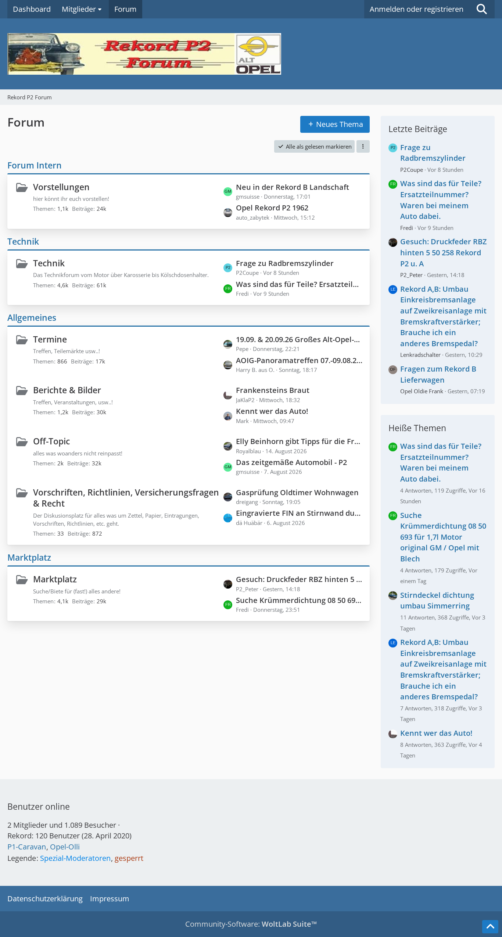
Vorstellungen (61, 187)
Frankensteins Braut (272, 390)
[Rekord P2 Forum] (251, 53)
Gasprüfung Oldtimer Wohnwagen (297, 492)
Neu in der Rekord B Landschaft (292, 187)
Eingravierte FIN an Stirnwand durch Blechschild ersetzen (299, 513)
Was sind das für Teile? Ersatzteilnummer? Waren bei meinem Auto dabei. (299, 284)
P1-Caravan (26, 847)
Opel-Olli (65, 847)
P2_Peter (411, 274)
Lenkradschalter (420, 354)
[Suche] (482, 9)
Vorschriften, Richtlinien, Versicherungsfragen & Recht (126, 498)
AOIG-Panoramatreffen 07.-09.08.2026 (299, 360)
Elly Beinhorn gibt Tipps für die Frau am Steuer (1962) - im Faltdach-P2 (299, 441)
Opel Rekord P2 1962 (272, 208)
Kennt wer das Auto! (272, 411)
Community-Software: (251, 924)
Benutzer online (38, 806)
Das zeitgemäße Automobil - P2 (291, 462)
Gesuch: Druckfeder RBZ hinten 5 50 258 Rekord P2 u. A (299, 579)
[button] (363, 146)
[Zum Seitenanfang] (490, 926)
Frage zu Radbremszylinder (285, 263)
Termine (50, 339)
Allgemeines (31, 317)
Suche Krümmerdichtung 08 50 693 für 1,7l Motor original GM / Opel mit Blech (299, 600)
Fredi (406, 227)
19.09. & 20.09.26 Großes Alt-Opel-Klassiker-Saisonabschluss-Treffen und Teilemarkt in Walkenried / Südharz (299, 339)
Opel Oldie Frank (421, 391)
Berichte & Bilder (67, 390)
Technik (23, 241)
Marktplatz (29, 557)
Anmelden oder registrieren (416, 9)
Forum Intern (34, 165)
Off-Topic (51, 441)
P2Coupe (411, 169)
